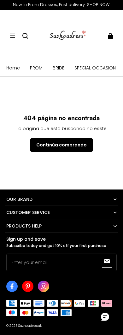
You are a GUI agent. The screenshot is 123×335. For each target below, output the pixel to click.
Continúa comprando (61, 145)
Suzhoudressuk (30, 325)
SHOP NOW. (98, 5)
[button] (12, 36)
